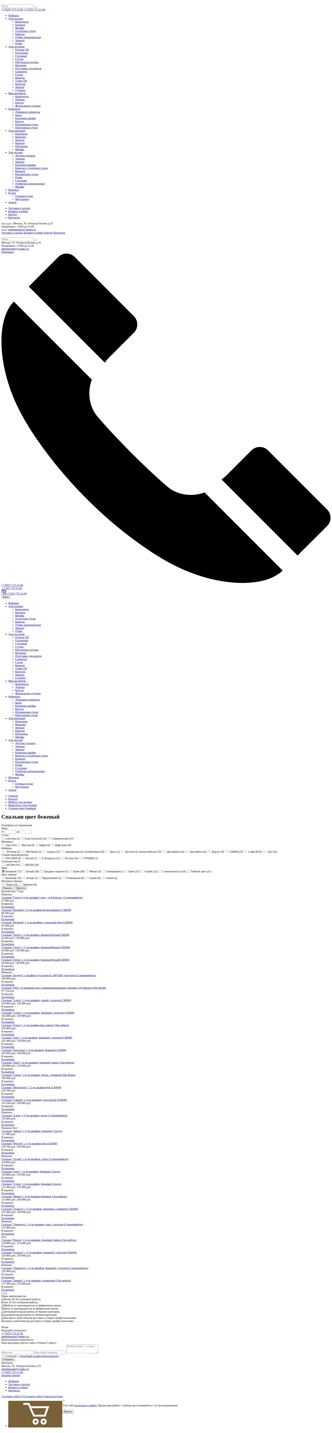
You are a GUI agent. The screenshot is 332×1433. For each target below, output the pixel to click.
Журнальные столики (28, 105)
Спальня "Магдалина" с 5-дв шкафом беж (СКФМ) (31, 1087)
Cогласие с (32, 1356)
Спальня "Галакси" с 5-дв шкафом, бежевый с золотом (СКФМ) (39, 1252)
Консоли (20, 84)
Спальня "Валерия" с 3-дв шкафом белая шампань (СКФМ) (36, 910)
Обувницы (21, 146)
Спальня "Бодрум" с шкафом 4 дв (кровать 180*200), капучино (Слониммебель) (48, 975)
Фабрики (13, 15)
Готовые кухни (24, 196)
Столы (19, 74)
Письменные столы (26, 124)
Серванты (21, 71)
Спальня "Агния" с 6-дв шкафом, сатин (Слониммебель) (34, 1159)
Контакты (14, 217)
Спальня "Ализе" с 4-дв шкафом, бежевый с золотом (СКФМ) (37, 1012)
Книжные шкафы (25, 118)
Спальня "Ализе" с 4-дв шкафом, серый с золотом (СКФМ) (36, 1000)
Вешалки (20, 136)
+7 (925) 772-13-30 (12, 9)
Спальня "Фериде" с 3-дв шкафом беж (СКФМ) (29, 1143)
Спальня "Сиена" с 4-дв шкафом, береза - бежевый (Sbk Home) (38, 1075)
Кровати (20, 24)
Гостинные (21, 52)
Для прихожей (16, 130)
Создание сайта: (11, 1396)
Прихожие (21, 133)
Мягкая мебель (17, 93)
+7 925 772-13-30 (11, 588)
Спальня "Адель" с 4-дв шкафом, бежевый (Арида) (31, 1184)
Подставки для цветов (28, 68)
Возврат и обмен (18, 211)
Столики (20, 90)
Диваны (20, 99)
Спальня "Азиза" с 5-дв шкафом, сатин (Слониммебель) (34, 1115)
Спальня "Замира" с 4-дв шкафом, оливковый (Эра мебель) (36, 1280)
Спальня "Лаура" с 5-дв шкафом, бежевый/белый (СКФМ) (35, 947)
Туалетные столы (25, 31)
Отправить (8, 1359)
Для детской (15, 152)
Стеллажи (21, 180)
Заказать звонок (10, 1375)
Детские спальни (25, 155)
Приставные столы (26, 127)
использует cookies (86, 1405)
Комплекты (22, 21)
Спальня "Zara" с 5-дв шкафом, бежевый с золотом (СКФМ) (36, 1037)
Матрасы (13, 189)
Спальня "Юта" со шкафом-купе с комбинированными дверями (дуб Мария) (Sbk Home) (53, 987)
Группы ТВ (22, 49)
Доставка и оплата (19, 208)
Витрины (20, 65)
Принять (68, 1411)
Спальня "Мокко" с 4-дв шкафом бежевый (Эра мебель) (34, 1196)
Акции (12, 202)
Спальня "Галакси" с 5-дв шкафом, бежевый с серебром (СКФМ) (39, 1208)
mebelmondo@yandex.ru (22, 229)
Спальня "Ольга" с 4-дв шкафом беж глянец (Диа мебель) (35, 1025)
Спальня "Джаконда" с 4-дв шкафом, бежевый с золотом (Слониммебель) (44, 1268)
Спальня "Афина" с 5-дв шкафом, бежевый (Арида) (31, 1131)
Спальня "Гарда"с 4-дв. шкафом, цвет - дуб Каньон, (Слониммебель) (41, 897)
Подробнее (7, 906)
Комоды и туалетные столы (31, 168)
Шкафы (19, 27)
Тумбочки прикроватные (30, 183)
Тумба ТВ (21, 80)
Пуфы (18, 43)
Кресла (19, 102)
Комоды (20, 34)
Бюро (18, 115)
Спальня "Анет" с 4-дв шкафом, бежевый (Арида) (30, 1171)
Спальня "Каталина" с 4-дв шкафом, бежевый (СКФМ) (33, 1050)
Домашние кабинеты (27, 112)
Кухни (12, 192)
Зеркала (19, 40)
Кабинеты (14, 108)
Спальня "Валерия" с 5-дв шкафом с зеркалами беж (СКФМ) (37, 922)
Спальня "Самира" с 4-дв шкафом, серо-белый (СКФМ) (34, 1099)
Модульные (22, 199)
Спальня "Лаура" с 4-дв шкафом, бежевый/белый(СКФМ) (35, 959)
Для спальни (15, 18)
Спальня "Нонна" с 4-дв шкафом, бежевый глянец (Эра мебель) (38, 1240)
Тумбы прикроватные (28, 37)
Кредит (12, 214)
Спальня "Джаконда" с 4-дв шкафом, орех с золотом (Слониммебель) (42, 1224)
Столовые (21, 55)
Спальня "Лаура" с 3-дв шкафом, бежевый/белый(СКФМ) (35, 934)
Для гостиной (16, 46)
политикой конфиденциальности (39, 1356)
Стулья (19, 59)
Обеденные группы (26, 62)
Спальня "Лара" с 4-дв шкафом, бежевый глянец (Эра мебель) (37, 1062)
